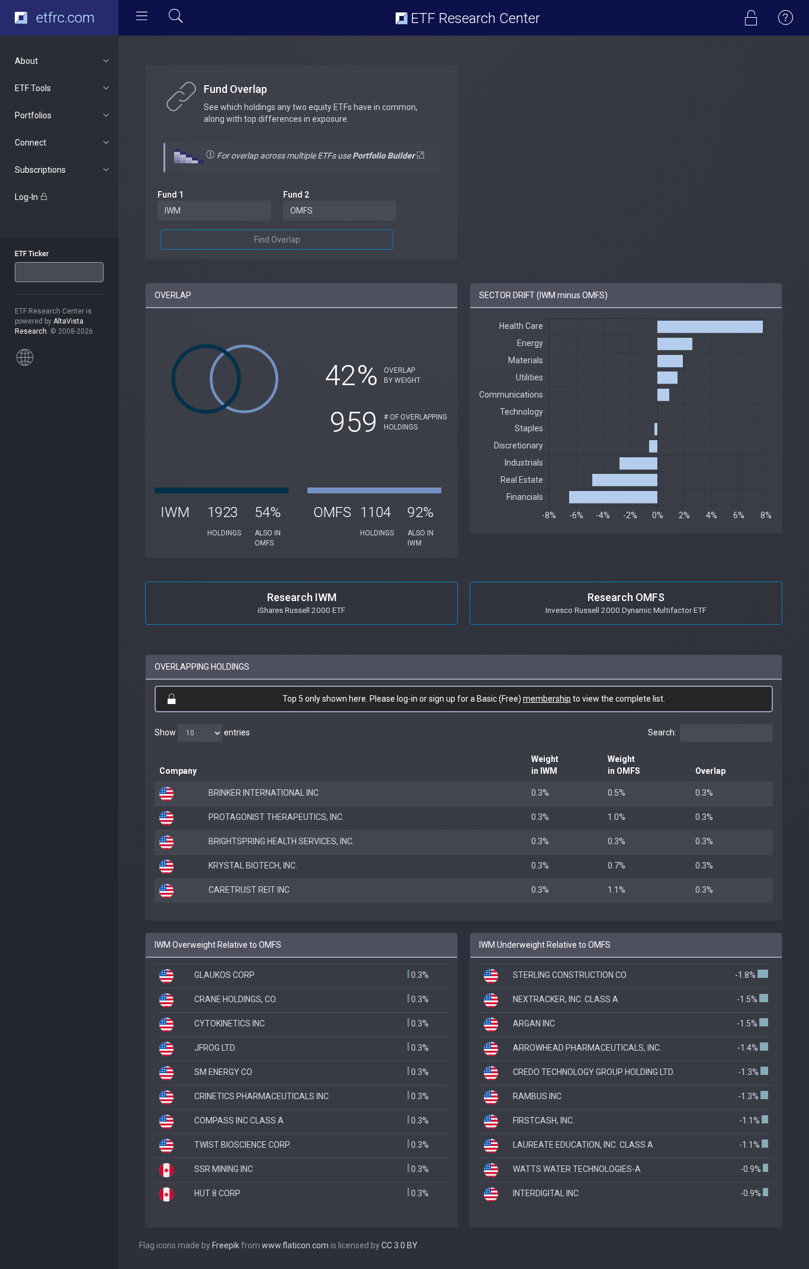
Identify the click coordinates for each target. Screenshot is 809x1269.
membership (547, 698)
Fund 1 (171, 194)
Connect (30, 142)
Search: (662, 732)
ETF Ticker (32, 254)
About (26, 61)
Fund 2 (296, 194)
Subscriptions (40, 170)
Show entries (202, 732)
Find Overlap (277, 239)
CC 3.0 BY (399, 1245)
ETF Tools (33, 88)
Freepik (225, 1245)
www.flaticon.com (295, 1245)
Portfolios (33, 115)
